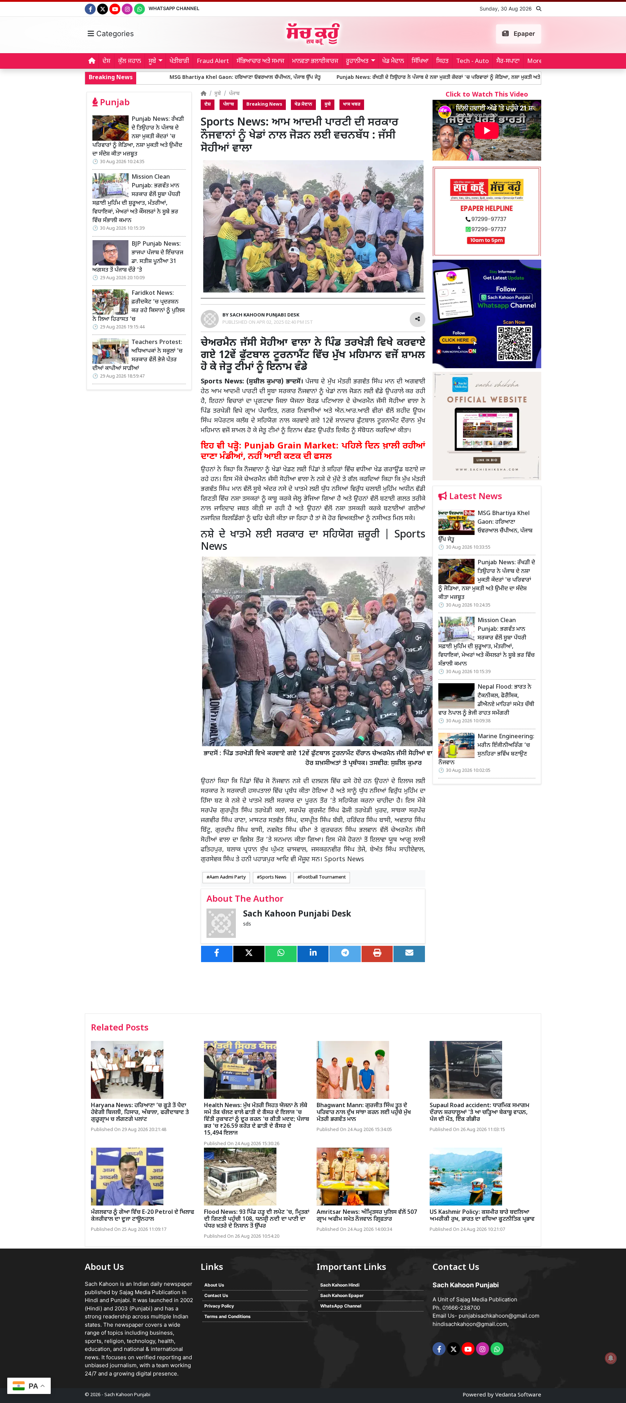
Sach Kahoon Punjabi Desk (297, 914)
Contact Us (216, 1295)
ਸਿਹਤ (442, 61)
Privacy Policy (219, 1306)
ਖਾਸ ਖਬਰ (351, 104)
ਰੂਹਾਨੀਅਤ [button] (357, 61)
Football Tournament (323, 877)
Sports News (273, 877)
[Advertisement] (487, 901)
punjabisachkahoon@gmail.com (499, 1315)
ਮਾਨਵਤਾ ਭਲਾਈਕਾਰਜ (315, 61)
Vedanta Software (518, 1395)
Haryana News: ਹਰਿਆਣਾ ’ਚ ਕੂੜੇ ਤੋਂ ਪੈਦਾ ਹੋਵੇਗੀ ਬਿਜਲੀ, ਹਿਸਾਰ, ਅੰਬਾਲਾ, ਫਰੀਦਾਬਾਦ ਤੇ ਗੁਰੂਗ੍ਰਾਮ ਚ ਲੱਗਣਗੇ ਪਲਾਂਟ (140, 1112)
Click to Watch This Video (487, 95)
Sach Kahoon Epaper (342, 1295)
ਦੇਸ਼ (106, 61)
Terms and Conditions (227, 1316)
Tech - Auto (472, 61)
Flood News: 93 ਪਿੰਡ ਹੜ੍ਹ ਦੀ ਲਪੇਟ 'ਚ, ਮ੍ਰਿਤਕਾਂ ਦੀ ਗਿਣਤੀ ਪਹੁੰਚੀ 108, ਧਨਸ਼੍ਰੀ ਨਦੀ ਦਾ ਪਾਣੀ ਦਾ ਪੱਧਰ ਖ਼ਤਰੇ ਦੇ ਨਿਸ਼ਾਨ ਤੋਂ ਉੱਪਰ (256, 1219)
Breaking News (264, 104)
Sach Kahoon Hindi (339, 1285)
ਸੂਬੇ (217, 93)
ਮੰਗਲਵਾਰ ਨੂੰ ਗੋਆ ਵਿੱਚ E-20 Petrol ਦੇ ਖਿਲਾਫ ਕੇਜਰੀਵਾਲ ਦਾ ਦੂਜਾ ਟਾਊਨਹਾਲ (142, 1216)
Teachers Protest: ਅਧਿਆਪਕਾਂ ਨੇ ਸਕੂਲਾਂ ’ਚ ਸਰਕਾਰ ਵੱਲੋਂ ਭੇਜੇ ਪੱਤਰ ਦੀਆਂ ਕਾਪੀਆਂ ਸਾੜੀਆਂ (137, 356)
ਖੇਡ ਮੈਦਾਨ (393, 61)
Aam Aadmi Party (227, 877)
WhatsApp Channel (174, 8)
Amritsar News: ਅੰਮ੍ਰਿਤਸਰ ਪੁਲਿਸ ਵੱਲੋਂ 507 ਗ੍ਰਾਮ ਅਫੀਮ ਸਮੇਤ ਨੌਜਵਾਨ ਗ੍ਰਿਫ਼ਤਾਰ (367, 1216)
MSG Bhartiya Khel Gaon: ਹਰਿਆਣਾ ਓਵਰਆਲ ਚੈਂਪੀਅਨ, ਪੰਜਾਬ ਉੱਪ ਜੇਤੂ (154, 77)
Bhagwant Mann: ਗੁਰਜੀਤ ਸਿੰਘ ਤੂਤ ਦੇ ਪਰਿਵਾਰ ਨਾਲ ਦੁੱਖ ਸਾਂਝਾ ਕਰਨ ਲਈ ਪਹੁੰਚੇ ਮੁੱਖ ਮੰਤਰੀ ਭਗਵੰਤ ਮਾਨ (364, 1112)
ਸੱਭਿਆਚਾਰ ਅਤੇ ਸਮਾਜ (260, 61)
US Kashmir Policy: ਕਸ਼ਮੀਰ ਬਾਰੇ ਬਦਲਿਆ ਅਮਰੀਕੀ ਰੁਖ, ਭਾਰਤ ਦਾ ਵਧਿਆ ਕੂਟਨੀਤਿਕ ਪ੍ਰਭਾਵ (482, 1216)
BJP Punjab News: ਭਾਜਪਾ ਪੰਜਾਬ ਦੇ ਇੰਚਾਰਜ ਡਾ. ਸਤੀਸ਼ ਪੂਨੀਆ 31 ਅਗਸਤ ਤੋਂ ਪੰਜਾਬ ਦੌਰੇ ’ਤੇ (137, 257)
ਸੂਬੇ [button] (152, 61)
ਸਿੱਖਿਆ (420, 61)
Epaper (523, 33)
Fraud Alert (213, 61)
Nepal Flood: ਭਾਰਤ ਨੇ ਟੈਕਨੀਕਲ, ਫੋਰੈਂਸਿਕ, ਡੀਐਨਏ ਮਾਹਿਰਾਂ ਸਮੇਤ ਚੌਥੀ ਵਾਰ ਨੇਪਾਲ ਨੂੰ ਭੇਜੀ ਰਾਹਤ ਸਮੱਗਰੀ (486, 700)
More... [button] (537, 61)
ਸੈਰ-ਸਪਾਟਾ (507, 61)
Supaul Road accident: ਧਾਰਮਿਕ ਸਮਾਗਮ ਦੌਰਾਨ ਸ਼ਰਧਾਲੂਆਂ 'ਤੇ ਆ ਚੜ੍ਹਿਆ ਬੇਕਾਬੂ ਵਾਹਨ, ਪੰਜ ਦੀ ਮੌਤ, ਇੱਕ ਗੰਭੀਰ (479, 1112)
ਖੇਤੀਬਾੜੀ (179, 61)
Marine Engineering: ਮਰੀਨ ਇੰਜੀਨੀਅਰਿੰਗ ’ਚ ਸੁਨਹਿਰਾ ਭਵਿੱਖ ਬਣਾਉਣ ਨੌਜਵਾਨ (486, 750)
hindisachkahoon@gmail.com (470, 1324)
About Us (214, 1285)
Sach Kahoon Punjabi (127, 1395)
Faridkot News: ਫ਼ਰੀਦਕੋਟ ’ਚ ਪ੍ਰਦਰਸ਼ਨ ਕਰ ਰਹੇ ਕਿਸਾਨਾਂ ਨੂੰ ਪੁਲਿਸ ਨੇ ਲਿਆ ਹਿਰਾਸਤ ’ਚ (138, 306)
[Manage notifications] (611, 1358)
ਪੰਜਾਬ (234, 93)
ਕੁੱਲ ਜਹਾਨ (129, 61)
